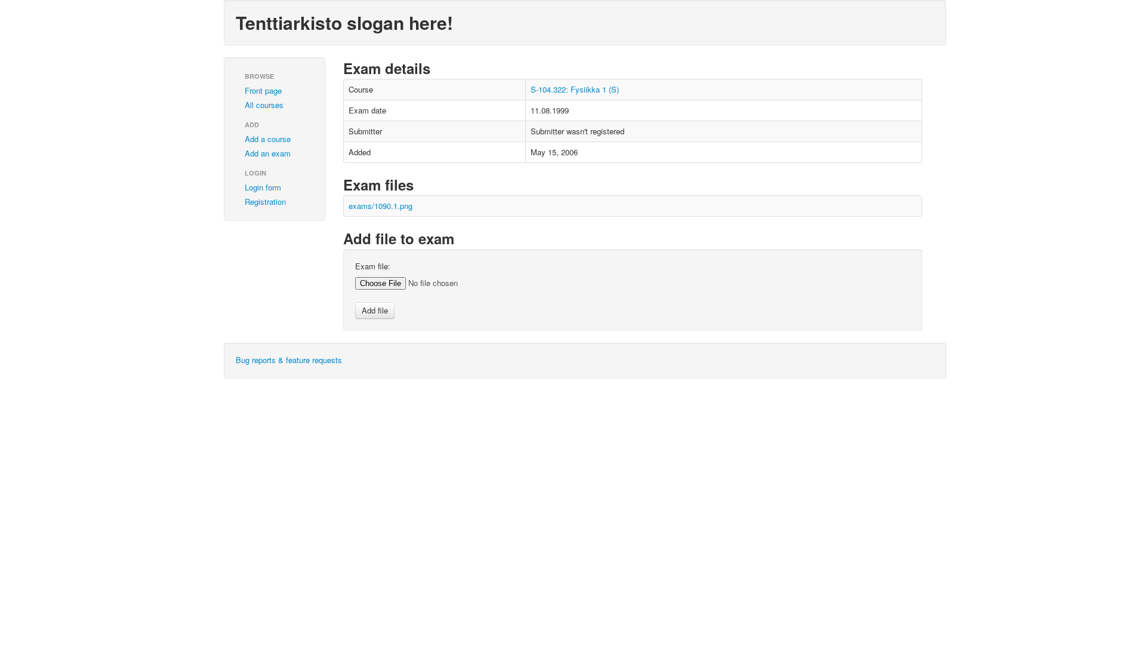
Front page (263, 90)
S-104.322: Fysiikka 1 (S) (575, 89)
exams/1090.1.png (380, 205)
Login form (263, 187)
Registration (265, 201)
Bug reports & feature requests (289, 360)
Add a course (268, 139)
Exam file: (372, 266)
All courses (264, 104)
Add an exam (268, 153)
